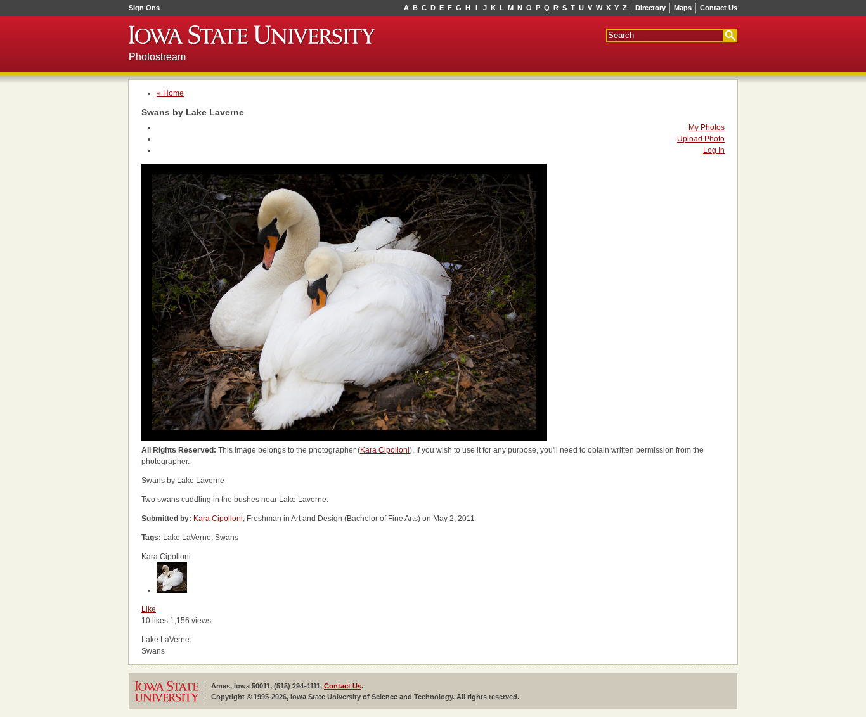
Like (148, 609)
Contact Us (718, 7)
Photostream (157, 56)
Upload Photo (701, 138)
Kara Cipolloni (385, 450)
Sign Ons (144, 7)
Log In (714, 150)
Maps (683, 7)
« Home (170, 93)
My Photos (706, 127)
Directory (650, 7)
